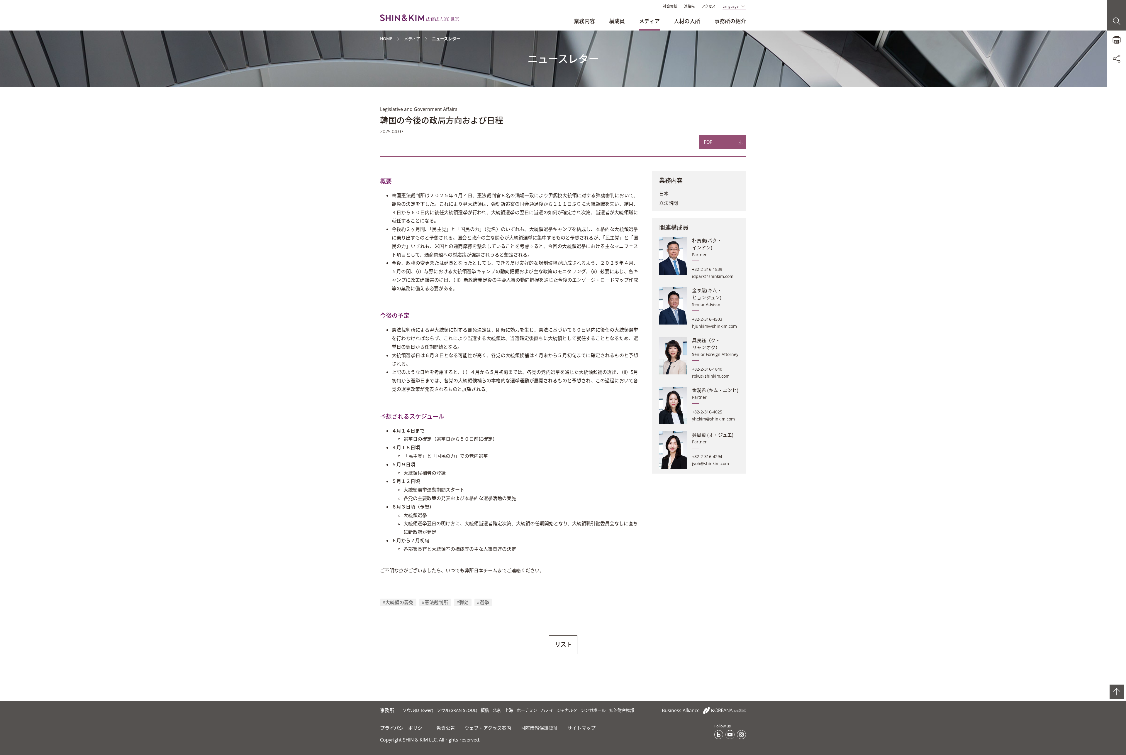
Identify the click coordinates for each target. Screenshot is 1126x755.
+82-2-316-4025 (707, 412)
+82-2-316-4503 (707, 319)
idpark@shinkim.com (712, 276)
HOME (386, 38)
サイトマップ (581, 728)
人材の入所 (687, 21)
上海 (509, 710)
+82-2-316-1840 (707, 369)
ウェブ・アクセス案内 (487, 728)
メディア (649, 21)
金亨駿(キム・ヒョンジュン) (707, 294)
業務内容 (584, 21)
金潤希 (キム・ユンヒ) (715, 390)
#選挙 (483, 602)
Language (731, 6)
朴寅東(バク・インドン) (707, 244)
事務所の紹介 (730, 21)
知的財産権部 (621, 710)
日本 (664, 193)
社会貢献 (670, 6)
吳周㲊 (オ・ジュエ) (712, 435)
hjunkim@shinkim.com (714, 326)
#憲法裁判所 (435, 602)
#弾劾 (462, 602)
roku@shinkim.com (711, 376)
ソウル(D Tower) (418, 710)
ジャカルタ (567, 710)
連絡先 (689, 6)
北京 (497, 710)
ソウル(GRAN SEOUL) (457, 710)
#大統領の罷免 (397, 602)
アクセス (708, 6)
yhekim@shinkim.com (713, 419)
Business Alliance (681, 710)
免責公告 (445, 728)
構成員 (617, 21)
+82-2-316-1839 (707, 269)
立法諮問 (668, 203)
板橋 (485, 710)
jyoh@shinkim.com (710, 463)
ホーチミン (527, 710)
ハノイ (547, 710)
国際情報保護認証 (539, 728)
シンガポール (593, 710)
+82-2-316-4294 (707, 456)
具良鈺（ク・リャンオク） (706, 344)
